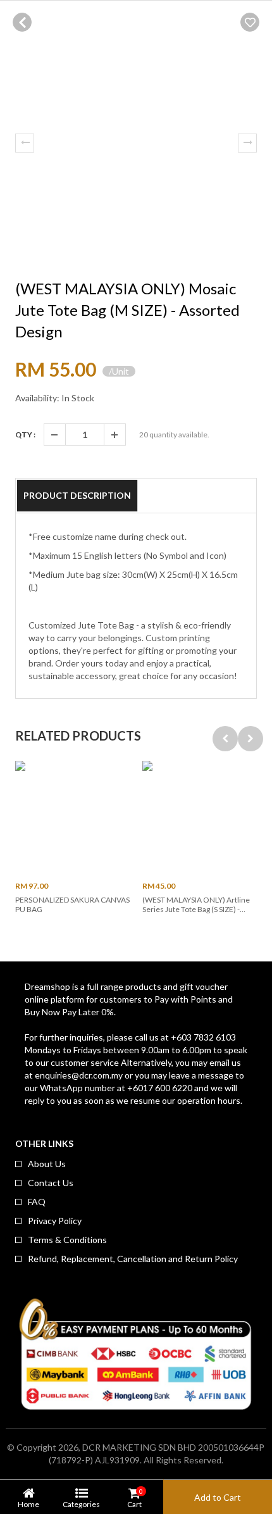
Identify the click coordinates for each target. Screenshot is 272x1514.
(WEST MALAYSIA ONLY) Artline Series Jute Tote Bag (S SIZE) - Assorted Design (196, 909)
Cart (134, 1497)
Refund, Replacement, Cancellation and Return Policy (133, 1258)
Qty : (25, 434)
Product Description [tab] (77, 495)
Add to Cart (217, 1497)
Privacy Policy (55, 1220)
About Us (47, 1163)
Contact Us (50, 1182)
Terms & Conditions (67, 1239)
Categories (81, 1503)
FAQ (37, 1201)
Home (28, 1503)
